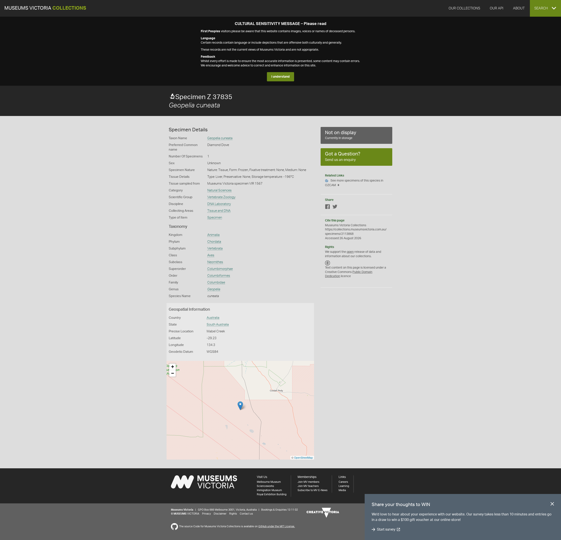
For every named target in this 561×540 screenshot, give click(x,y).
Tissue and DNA (219, 210)
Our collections (464, 8)
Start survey (386, 529)
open (350, 251)
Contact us (246, 513)
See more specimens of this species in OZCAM (354, 183)
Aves (210, 255)
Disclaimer (220, 513)
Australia (213, 317)
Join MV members (308, 482)
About (519, 8)
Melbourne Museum (269, 482)
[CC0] (327, 263)
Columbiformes (218, 275)
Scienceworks (265, 486)
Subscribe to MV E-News (312, 490)
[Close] (552, 504)
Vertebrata (215, 248)
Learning (344, 486)
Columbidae (216, 282)
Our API (496, 8)
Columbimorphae (220, 269)
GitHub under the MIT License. (276, 526)
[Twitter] (334, 207)
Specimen (214, 217)
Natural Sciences (219, 190)
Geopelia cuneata (220, 138)
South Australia (218, 324)
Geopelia (213, 289)
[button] (545, 8)
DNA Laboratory (219, 204)
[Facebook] (327, 207)
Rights (233, 513)
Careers (343, 482)
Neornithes (215, 262)
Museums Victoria (45, 8)
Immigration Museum (269, 490)
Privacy (206, 513)
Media (342, 490)
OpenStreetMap (303, 457)
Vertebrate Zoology (221, 197)
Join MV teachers (308, 486)
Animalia (213, 235)
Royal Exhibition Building (271, 494)
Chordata (214, 241)
